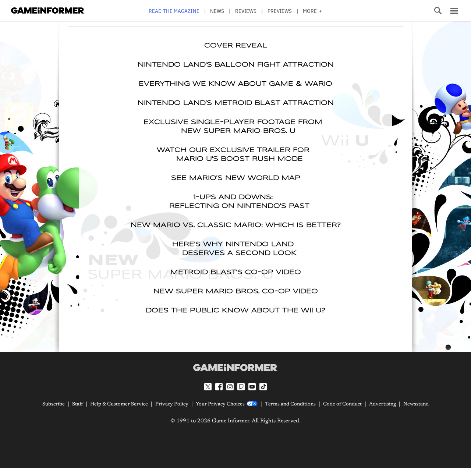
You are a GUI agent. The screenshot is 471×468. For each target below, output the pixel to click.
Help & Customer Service (119, 404)
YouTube (252, 386)
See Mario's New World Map (235, 178)
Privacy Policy (171, 404)
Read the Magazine (174, 10)
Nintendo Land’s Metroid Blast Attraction (236, 103)
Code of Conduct (342, 404)
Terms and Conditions (290, 404)
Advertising (382, 404)
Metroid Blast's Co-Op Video (235, 272)
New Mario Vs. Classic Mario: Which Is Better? (236, 225)
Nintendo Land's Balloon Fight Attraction (236, 64)
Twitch (241, 386)
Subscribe (53, 404)
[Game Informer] (235, 367)
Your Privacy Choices (220, 404)
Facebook (219, 386)
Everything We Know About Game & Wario (235, 84)
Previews (280, 10)
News (217, 10)
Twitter (208, 386)
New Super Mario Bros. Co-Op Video (235, 291)
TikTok (263, 386)
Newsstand (416, 404)
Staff (77, 404)
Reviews (246, 10)
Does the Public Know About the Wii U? (235, 310)
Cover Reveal (235, 45)
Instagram (230, 386)
